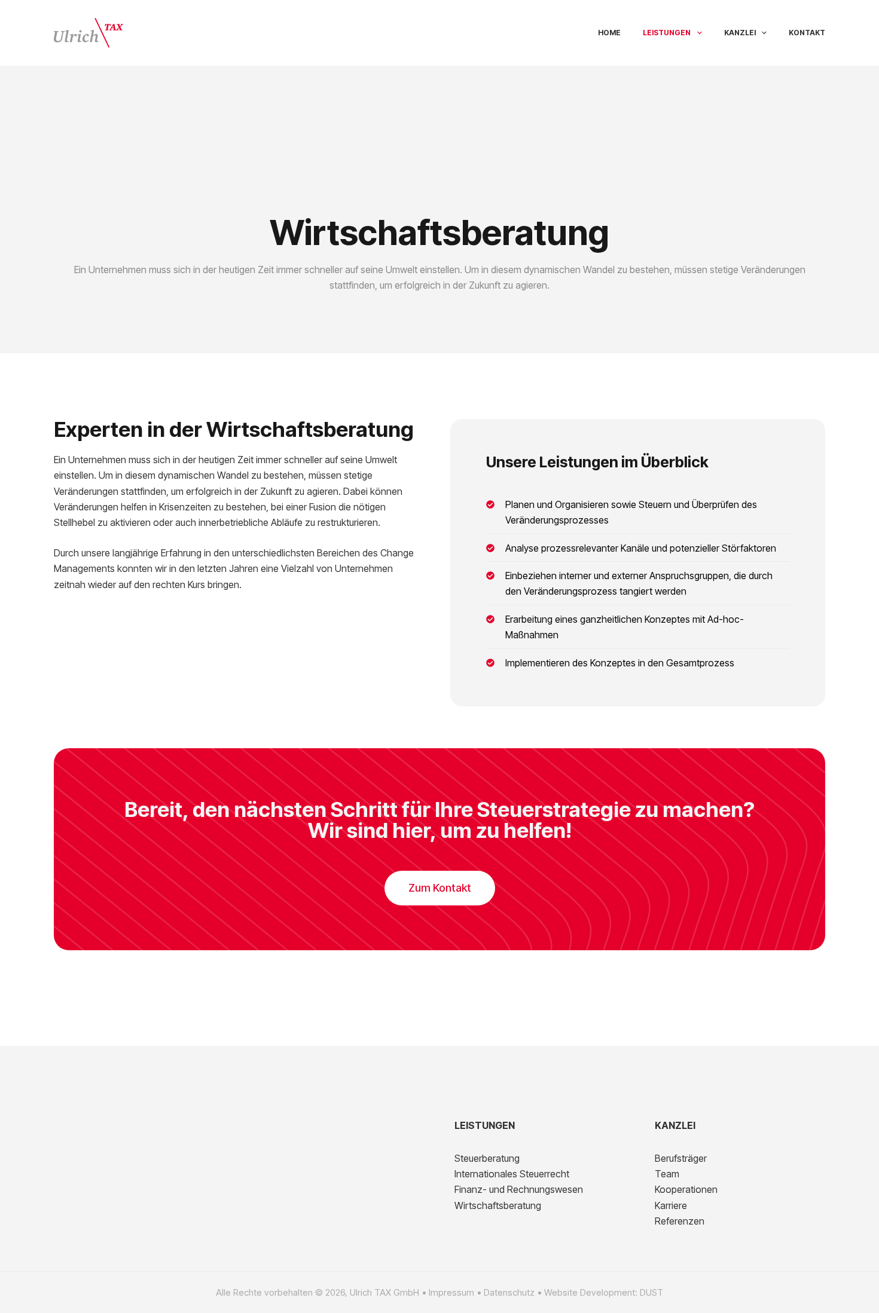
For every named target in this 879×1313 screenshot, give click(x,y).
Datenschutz (509, 1292)
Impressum (451, 1292)
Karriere (671, 1205)
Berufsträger (681, 1158)
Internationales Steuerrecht (511, 1174)
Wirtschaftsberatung (497, 1205)
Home (609, 32)
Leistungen (667, 32)
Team (667, 1174)
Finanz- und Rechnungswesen (518, 1189)
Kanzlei (740, 32)
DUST (651, 1292)
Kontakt (807, 32)
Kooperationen (686, 1189)
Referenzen (679, 1221)
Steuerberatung (487, 1158)
